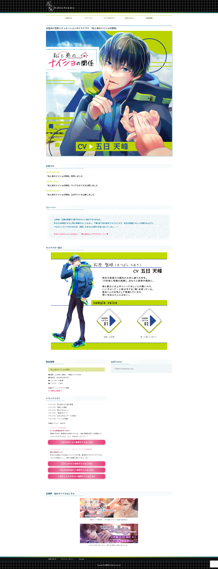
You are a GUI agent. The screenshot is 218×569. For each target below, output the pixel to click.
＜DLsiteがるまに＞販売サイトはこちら (76, 470)
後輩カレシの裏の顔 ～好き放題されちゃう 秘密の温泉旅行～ (109, 520)
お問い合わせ (52, 559)
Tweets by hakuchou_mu (123, 368)
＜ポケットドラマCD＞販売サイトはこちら (76, 476)
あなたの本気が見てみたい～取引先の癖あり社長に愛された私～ (109, 545)
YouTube (81, 559)
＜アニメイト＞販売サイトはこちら (76, 463)
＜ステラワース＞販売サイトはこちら (76, 442)
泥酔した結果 (109, 337)
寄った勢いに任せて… (149, 337)
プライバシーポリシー (67, 559)
